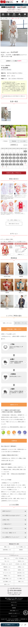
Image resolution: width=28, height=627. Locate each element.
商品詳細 (14, 141)
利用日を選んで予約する (14, 173)
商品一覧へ (26, 613)
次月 (25, 145)
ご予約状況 (5, 141)
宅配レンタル (7, 323)
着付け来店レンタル (21, 323)
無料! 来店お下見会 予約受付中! (14, 11)
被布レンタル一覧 (15, 18)
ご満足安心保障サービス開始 (13, 9)
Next (26, 33)
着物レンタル (7, 546)
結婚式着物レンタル (7, 549)
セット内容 (23, 141)
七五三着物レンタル (7, 18)
